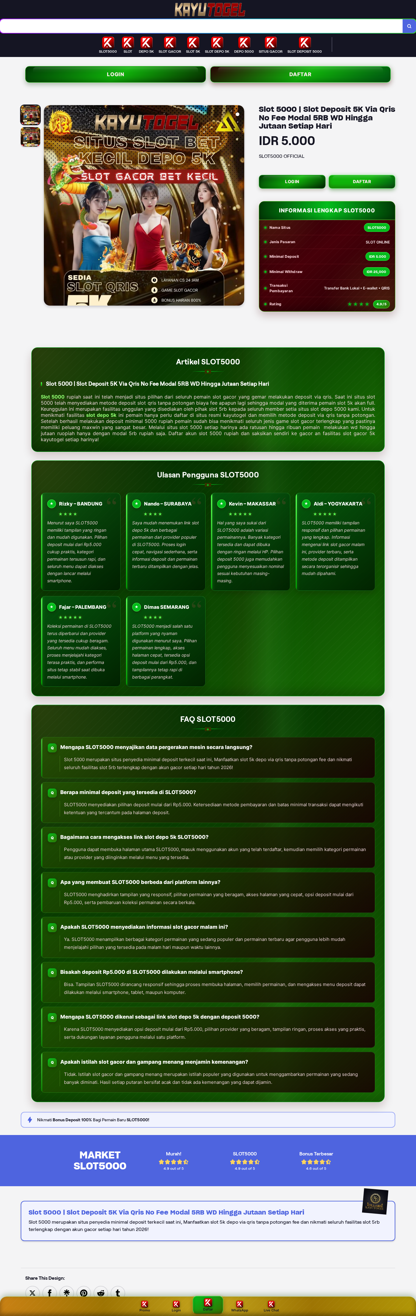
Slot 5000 (53, 397)
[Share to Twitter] (32, 1292)
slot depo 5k (101, 415)
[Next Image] (239, 206)
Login (115, 74)
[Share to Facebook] (49, 1292)
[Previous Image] (49, 206)
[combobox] (201, 26)
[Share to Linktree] (66, 1292)
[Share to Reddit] (100, 1292)
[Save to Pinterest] (83, 1292)
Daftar (300, 74)
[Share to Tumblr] (118, 1292)
